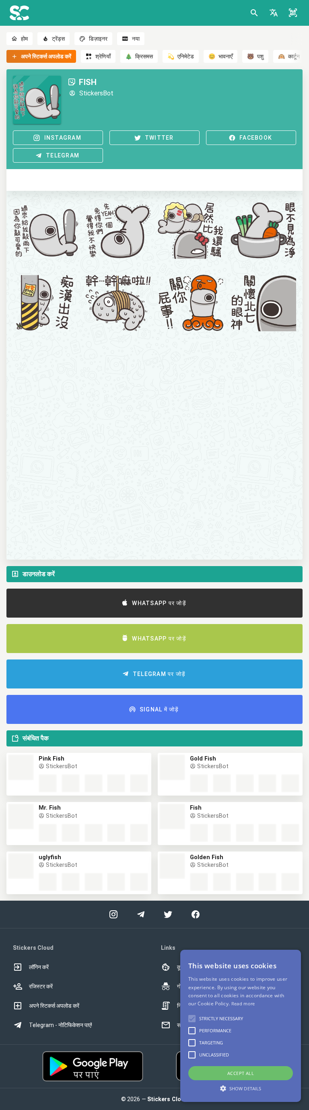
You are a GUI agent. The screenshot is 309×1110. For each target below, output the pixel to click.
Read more (243, 1003)
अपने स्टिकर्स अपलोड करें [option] (54, 1006)
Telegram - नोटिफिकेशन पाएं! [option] (60, 1025)
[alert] (240, 1026)
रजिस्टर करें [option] (41, 986)
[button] (273, 13)
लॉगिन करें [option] (39, 967)
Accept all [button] (240, 1073)
